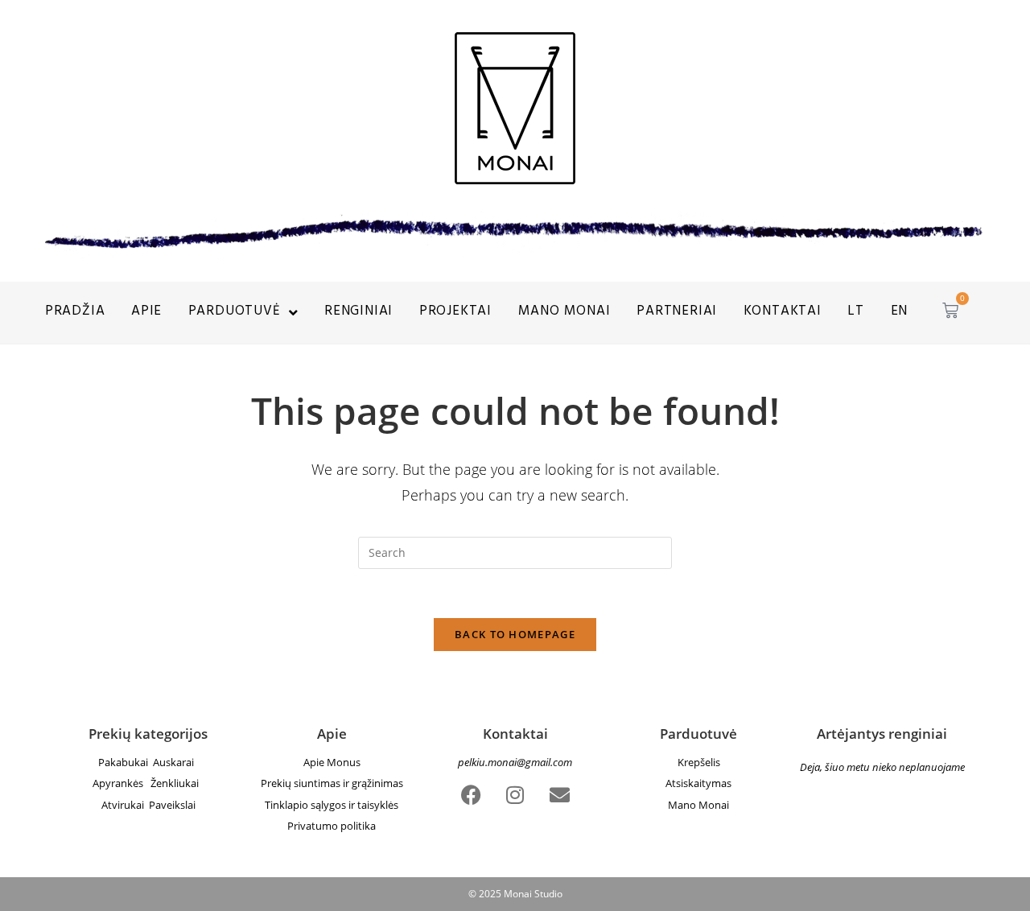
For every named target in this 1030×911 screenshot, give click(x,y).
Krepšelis (699, 762)
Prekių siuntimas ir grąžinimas (332, 783)
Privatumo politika (331, 825)
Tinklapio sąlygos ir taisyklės (331, 805)
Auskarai (176, 762)
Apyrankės (121, 783)
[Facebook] (471, 794)
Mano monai (564, 312)
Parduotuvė (234, 312)
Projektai (455, 312)
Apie (146, 312)
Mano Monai (698, 805)
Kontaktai (783, 312)
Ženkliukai (177, 783)
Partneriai (677, 312)
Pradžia (75, 312)
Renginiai (358, 312)
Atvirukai (125, 805)
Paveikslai (172, 805)
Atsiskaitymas (698, 783)
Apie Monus (331, 762)
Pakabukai (124, 762)
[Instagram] (515, 794)
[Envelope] (559, 794)
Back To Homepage (515, 634)
